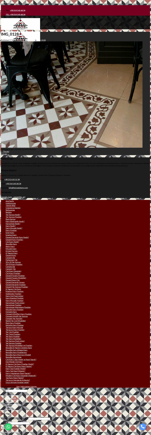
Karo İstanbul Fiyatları (15, 298)
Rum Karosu (10, 219)
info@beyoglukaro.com (18, 188)
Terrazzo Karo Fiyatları (15, 330)
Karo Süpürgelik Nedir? (15, 221)
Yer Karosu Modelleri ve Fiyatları (19, 345)
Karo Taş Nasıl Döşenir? (15, 371)
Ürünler (9, 402)
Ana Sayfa (10, 201)
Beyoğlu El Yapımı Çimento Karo (19, 348)
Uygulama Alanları (13, 208)
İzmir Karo (10, 232)
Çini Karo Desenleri (13, 271)
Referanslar (10, 210)
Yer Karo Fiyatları (13, 336)
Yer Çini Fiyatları (12, 332)
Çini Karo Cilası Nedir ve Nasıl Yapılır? (21, 359)
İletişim (9, 212)
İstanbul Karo (11, 235)
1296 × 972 (30, 40)
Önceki (5, 151)
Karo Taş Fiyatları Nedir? (16, 368)
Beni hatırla (16, 427)
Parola (4, 423)
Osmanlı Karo (11, 312)
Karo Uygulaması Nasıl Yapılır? (18, 373)
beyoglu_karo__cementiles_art (13, 197)
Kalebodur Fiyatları (13, 294)
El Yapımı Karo (11, 253)
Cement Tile (11, 269)
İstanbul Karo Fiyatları (15, 291)
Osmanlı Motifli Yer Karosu (17, 316)
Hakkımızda (11, 203)
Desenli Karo (11, 255)
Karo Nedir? (11, 226)
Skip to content (7, 2)
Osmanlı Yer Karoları (14, 318)
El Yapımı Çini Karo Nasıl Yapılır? (19, 366)
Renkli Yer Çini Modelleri (16, 321)
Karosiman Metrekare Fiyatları (18, 307)
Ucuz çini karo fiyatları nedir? (17, 382)
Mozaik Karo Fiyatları (14, 309)
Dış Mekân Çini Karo (14, 362)
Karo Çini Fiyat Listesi (14, 296)
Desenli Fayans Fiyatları (15, 275)
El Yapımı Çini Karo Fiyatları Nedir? (20, 364)
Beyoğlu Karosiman (13, 357)
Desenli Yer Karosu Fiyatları (17, 287)
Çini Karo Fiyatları (13, 273)
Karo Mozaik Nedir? (14, 228)
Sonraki (5, 154)
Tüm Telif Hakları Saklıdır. (26, 386)
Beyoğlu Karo (11, 244)
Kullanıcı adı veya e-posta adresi (14, 418)
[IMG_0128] (72, 147)
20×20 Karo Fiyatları (14, 264)
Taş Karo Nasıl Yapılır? (15, 378)
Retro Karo (10, 246)
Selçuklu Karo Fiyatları (15, 325)
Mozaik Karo (11, 249)
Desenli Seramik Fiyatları (16, 284)
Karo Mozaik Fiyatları (14, 300)
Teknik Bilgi (10, 205)
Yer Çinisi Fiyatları (13, 334)
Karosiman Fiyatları (13, 305)
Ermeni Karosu (11, 251)
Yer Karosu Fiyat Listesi (15, 341)
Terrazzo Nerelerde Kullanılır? (18, 380)
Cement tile (10, 257)
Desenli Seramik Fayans (15, 282)
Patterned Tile (11, 260)
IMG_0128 (41, 40)
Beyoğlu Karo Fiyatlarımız (16, 352)
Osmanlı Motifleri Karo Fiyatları (19, 314)
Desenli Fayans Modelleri (16, 278)
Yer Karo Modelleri (13, 339)
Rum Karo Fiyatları (13, 323)
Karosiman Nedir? (13, 223)
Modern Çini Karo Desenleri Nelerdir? (21, 375)
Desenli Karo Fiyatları (14, 239)
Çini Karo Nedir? (12, 242)
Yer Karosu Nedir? (13, 214)
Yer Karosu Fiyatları (14, 217)
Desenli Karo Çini (13, 280)
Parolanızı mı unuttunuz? (11, 432)
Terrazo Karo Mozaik (14, 327)
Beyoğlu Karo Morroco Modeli (18, 355)
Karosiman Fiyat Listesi (15, 303)
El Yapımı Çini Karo (13, 289)
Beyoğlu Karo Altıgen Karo (16, 350)
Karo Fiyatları (11, 230)
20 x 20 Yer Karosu (13, 262)
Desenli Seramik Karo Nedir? (17, 237)
